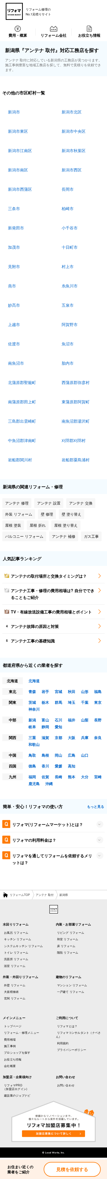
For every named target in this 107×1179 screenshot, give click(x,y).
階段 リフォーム (67, 952)
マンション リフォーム (72, 985)
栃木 (45, 702)
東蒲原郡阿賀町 (76, 401)
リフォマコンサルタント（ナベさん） (78, 1034)
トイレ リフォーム (16, 952)
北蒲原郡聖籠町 (22, 382)
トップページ (13, 1026)
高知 (71, 766)
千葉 (84, 702)
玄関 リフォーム (14, 998)
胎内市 (68, 363)
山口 (84, 755)
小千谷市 (70, 228)
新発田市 (16, 228)
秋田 (71, 691)
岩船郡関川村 (20, 459)
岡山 (58, 755)
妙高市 (14, 305)
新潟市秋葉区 (74, 150)
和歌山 (34, 744)
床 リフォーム (66, 946)
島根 (45, 755)
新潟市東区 (18, 131)
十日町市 (70, 247)
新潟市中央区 (74, 131)
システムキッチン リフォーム (23, 946)
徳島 (32, 766)
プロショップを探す (17, 1053)
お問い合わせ (66, 1085)
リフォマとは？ (67, 1026)
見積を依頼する (72, 1169)
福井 (71, 720)
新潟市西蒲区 (20, 189)
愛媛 (58, 766)
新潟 (32, 720)
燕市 (12, 285)
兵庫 (84, 737)
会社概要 (10, 1066)
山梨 (84, 720)
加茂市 (14, 247)
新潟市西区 (72, 170)
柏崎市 (68, 208)
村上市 (68, 266)
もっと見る (95, 806)
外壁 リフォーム (14, 985)
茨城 (32, 702)
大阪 (71, 737)
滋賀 (45, 737)
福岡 (32, 776)
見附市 (14, 266)
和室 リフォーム (67, 939)
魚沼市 (68, 343)
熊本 (71, 776)
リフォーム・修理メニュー (21, 1033)
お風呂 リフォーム (16, 933)
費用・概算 (18, 35)
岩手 (45, 691)
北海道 (34, 680)
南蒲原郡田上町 (22, 401)
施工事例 (10, 1046)
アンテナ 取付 (45, 895)
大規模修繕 (11, 992)
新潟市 (14, 112)
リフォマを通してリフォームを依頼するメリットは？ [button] (52, 859)
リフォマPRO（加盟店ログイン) (15, 1087)
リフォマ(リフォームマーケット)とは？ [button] (47, 824)
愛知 (58, 726)
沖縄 (49, 783)
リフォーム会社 (53, 35)
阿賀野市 (70, 324)
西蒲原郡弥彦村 (76, 382)
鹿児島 (34, 783)
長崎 (58, 776)
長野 (98, 720)
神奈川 (34, 709)
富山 (45, 720)
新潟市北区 (72, 112)
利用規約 (63, 1043)
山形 (84, 691)
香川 (45, 766)
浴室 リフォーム (14, 966)
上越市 (14, 324)
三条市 (14, 208)
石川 (58, 720)
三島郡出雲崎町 (22, 421)
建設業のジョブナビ (17, 1095)
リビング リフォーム (70, 933)
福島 (98, 691)
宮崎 (98, 776)
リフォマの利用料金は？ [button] (34, 840)
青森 (32, 691)
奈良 (98, 737)
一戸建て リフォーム (70, 992)
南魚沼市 (16, 363)
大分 (84, 776)
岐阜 (32, 726)
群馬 (58, 702)
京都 (58, 737)
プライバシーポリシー (71, 1050)
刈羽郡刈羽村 (74, 440)
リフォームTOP (20, 895)
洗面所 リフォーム (16, 959)
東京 (98, 702)
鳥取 (32, 755)
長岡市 (68, 189)
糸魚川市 (70, 285)
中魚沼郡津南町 (22, 440)
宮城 (58, 691)
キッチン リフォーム (17, 939)
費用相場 (10, 1039)
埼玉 (71, 702)
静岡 (45, 726)
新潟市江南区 (20, 150)
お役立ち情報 (89, 35)
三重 (32, 737)
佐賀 (45, 776)
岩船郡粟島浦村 (76, 459)
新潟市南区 (18, 170)
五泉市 (68, 305)
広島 (71, 755)
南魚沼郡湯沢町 (76, 421)
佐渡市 (14, 343)
